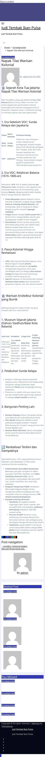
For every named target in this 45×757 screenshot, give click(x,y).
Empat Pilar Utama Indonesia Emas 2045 (21, 623)
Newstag (36, 723)
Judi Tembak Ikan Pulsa (21, 27)
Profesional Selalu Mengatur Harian (20, 596)
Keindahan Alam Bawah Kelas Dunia (19, 718)
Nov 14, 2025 (33, 608)
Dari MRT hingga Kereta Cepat (21, 649)
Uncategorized (8, 57)
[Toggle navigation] (2, 23)
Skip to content (7, 1)
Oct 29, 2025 (33, 635)
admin (26, 76)
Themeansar (6, 726)
